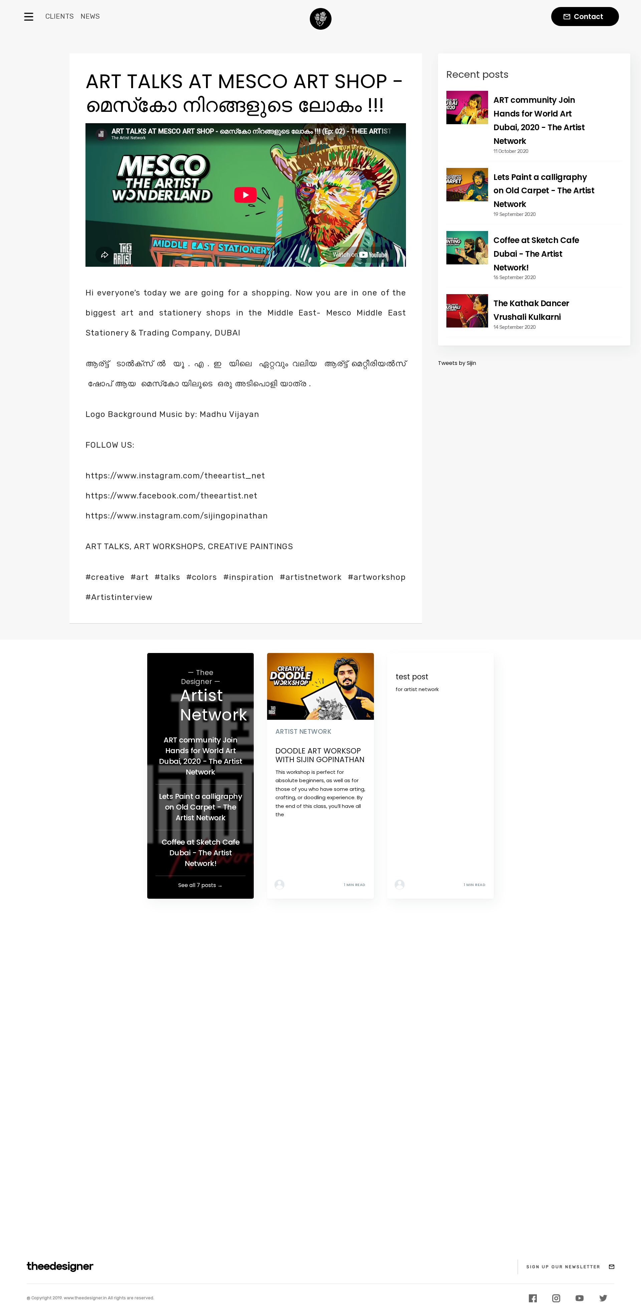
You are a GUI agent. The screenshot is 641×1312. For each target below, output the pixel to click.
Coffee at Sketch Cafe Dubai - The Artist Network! (201, 853)
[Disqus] (320, 995)
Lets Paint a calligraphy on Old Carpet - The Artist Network (200, 807)
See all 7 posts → (200, 885)
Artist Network (213, 705)
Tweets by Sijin (457, 363)
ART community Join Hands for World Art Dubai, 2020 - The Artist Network (200, 756)
